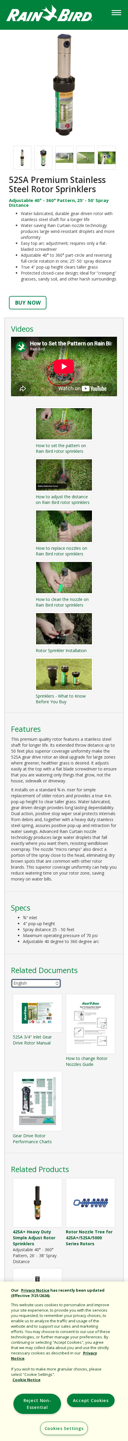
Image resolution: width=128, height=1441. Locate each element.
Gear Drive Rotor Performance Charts (32, 1138)
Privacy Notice (35, 1290)
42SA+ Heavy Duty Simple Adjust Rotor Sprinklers (34, 1237)
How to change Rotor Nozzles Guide (86, 1061)
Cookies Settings (64, 1428)
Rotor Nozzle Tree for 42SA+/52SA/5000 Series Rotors (89, 1237)
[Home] (55, 14)
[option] (22, 158)
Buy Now (28, 302)
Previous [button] (7, 158)
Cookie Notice (26, 1379)
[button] (64, 84)
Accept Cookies (91, 1400)
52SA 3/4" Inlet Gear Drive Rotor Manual (32, 1040)
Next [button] (121, 158)
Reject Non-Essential (37, 1404)
